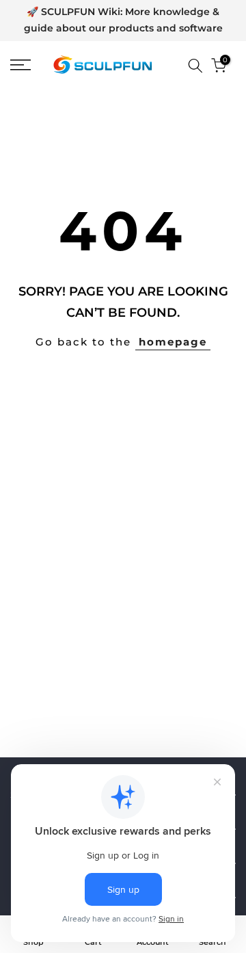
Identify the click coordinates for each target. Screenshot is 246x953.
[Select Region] (175, 65)
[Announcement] (123, 20)
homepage (173, 341)
